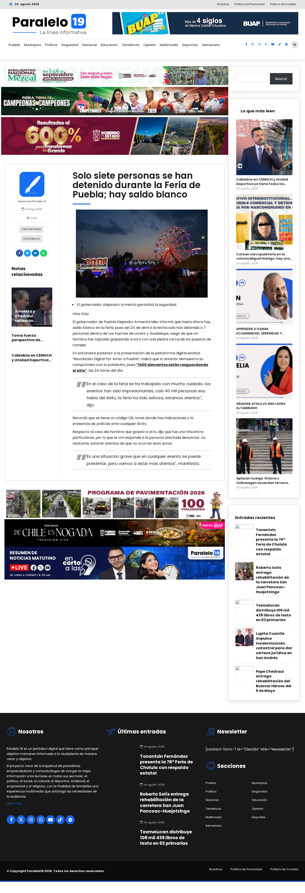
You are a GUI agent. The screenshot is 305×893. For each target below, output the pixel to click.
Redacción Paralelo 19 (32, 201)
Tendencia (130, 44)
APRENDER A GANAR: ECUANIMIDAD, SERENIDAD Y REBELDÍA (259, 331)
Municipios (32, 44)
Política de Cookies (284, 869)
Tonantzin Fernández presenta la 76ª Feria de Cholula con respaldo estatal (271, 542)
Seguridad (69, 44)
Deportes (190, 44)
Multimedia (169, 44)
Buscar (281, 78)
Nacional (89, 44)
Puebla (14, 44)
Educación (109, 44)
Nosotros (215, 869)
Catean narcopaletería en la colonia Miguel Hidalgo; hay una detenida (263, 256)
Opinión (149, 44)
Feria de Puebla (31, 229)
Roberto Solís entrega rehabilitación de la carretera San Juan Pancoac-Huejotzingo (272, 579)
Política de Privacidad (246, 869)
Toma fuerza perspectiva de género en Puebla (28, 340)
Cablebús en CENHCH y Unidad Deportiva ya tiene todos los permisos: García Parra (262, 181)
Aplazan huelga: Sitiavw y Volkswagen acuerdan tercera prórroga (262, 480)
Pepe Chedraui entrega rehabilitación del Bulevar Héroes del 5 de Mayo (273, 681)
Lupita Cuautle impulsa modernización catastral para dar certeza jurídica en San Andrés (274, 645)
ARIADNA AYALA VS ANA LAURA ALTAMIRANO (260, 406)
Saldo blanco (31, 238)
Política (51, 44)
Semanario (211, 44)
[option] (142, 254)
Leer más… (15, 803)
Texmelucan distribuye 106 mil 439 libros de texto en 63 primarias (273, 612)
